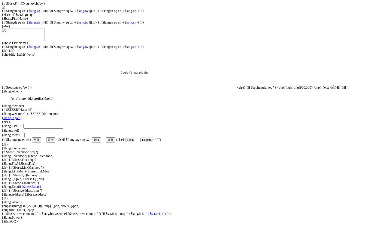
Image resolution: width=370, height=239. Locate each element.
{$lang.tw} (82, 11)
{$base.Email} (31, 187)
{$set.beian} (156, 213)
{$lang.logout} (12, 118)
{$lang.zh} (34, 11)
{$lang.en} (130, 11)
